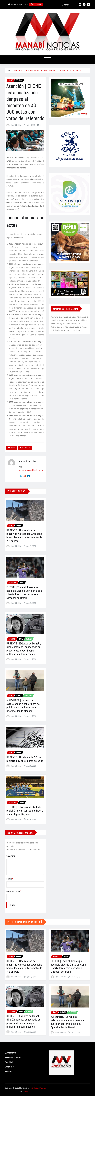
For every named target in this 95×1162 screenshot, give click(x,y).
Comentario (10, 856)
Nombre (9, 879)
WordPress (35, 1088)
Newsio (43, 1088)
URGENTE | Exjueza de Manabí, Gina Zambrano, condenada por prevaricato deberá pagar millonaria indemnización (23, 649)
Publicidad (8, 1062)
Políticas (8, 1071)
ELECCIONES (26, 447)
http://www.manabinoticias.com (31, 470)
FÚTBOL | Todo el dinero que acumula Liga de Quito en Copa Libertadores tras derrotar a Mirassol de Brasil (24, 592)
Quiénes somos (10, 1053)
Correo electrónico (13, 891)
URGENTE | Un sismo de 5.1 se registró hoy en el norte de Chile (24, 758)
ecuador (13, 447)
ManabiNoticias (16, 125)
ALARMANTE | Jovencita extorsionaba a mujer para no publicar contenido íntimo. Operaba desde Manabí (23, 705)
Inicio (9, 70)
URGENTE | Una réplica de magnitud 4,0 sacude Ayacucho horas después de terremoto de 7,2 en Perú (24, 536)
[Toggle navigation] (47, 59)
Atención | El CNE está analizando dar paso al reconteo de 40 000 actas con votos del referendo (47, 70)
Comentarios (9, 1066)
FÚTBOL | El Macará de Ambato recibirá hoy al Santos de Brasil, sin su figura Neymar (24, 810)
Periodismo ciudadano (13, 1057)
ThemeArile (27, 1091)
